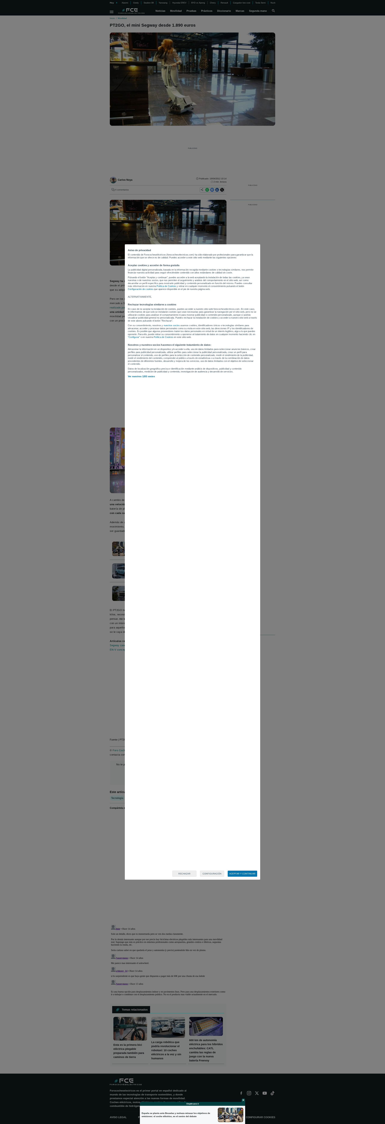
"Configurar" (134, 337)
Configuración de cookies (140, 289)
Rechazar (184, 873)
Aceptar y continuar (242, 873)
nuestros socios (172, 325)
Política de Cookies (166, 286)
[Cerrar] (243, 1100)
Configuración (212, 873)
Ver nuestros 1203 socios (141, 376)
